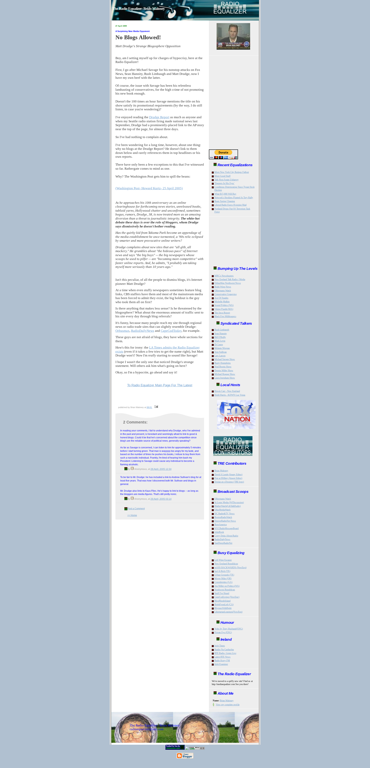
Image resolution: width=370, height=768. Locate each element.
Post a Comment (136, 508)
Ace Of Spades (221, 298)
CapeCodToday (171, 331)
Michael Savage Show (224, 359)
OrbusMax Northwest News (227, 283)
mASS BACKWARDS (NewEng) (230, 567)
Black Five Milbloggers (225, 316)
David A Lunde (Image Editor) (228, 474)
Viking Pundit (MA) (223, 309)
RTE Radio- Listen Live (225, 653)
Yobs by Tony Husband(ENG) (228, 628)
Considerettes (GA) (223, 582)
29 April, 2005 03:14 (161, 499)
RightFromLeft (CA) (224, 604)
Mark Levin (219, 341)
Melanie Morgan (222, 348)
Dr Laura (218, 344)
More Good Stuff (222, 176)
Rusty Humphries (222, 363)
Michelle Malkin (222, 301)
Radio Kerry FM (222, 660)
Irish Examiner (221, 664)
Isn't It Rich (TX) (222, 571)
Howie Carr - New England (227, 391)
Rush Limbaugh (221, 329)
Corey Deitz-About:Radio (226, 535)
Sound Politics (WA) (224, 305)
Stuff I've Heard (221, 593)
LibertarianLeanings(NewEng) (228, 611)
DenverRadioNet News (225, 521)
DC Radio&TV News (224, 513)
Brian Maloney (221, 470)
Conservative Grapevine (225, 294)
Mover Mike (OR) (223, 578)
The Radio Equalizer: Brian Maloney (138, 9)
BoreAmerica (220, 524)
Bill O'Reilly (220, 337)
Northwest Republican (224, 589)
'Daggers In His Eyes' (224, 183)
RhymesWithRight (223, 608)
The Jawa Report (222, 312)
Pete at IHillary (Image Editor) (228, 478)
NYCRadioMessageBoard (226, 528)
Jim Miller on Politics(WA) (227, 586)
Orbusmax (122, 331)
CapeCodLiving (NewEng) (226, 597)
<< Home (132, 515)
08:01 (149, 407)
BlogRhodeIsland (222, 600)
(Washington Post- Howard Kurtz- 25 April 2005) (149, 188)
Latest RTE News (222, 657)
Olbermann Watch (222, 290)
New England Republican (226, 563)
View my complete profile (228, 704)
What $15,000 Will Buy (225, 194)
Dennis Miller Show (223, 370)
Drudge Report (159, 117)
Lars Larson (220, 355)
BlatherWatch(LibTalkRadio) (227, 506)
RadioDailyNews (142, 331)
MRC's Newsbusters (224, 275)
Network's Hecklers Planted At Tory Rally (233, 197)
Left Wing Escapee (223, 560)
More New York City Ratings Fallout (231, 172)
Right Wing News (222, 286)
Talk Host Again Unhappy (226, 179)
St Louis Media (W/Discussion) (229, 502)
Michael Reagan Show (224, 374)
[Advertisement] (161, 396)
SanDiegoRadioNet (223, 543)
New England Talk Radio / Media (229, 279)
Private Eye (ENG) (223, 632)
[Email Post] (155, 407)
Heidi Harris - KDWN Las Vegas (229, 395)
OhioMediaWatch (222, 509)
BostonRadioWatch (223, 517)
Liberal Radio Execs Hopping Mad (230, 205)
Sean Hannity (220, 333)
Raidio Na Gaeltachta (224, 649)
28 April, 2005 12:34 (161, 469)
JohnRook (219, 532)
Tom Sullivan (220, 352)
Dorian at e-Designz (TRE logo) (229, 481)
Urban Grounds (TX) (224, 574)
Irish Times (219, 645)
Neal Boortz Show (223, 366)
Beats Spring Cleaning (224, 201)
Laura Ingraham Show (224, 377)
